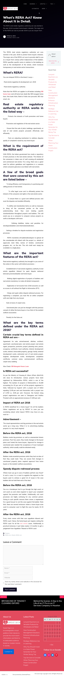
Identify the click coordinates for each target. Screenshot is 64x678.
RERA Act (8, 535)
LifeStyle (42, 4)
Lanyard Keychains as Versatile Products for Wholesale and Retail (31, 624)
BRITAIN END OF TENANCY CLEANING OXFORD (14, 602)
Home (25, 4)
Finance (7, 533)
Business (32, 4)
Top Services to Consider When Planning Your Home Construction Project (53, 142)
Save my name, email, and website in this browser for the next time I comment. (23, 583)
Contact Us (8, 652)
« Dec (51, 645)
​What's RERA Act (16, 535)
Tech (51, 4)
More (43, 8)
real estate (23, 523)
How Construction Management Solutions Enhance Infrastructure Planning (53, 97)
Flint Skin (10, 674)
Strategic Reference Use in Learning (53, 111)
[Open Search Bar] (39, 13)
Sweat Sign (7, 628)
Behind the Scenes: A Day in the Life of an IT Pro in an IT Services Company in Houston (48, 603)
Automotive (35, 8)
